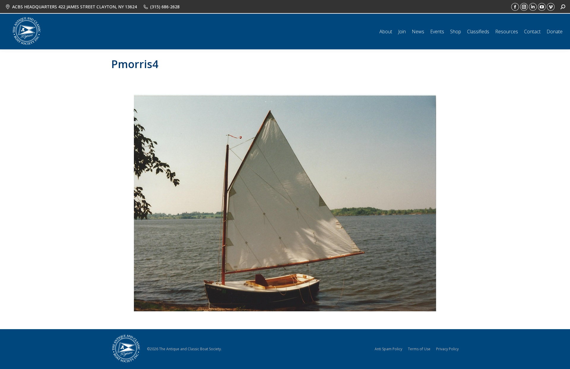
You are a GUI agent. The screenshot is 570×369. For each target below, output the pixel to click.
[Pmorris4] (285, 202)
